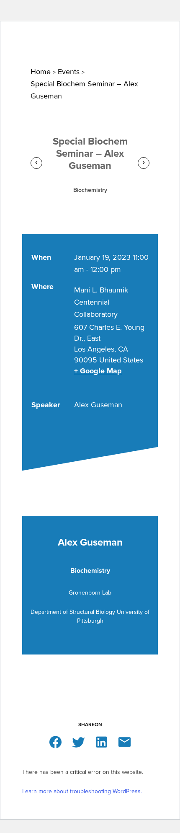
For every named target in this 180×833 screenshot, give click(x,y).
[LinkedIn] (101, 741)
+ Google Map (98, 370)
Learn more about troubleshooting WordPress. (82, 791)
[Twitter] (78, 741)
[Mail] (124, 741)
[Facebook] (55, 741)
